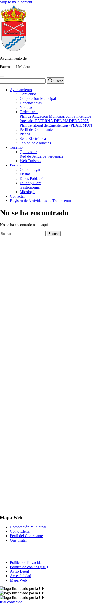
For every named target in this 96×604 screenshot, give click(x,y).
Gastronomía (30, 187)
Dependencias (31, 103)
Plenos (25, 134)
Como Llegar (30, 169)
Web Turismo (30, 161)
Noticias (26, 107)
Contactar (17, 196)
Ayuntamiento (21, 90)
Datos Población (32, 178)
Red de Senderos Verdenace (41, 156)
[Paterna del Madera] (13, 50)
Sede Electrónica (33, 138)
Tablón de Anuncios (35, 143)
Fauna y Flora (30, 183)
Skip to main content (16, 2)
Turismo (16, 147)
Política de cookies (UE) (29, 567)
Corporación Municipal (38, 98)
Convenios (28, 94)
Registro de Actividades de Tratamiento (40, 201)
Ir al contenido (11, 602)
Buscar (53, 234)
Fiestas (25, 174)
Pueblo (15, 165)
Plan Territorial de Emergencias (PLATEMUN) (56, 125)
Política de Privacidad (27, 562)
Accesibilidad (20, 576)
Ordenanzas (29, 112)
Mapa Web (18, 580)
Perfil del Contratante (36, 130)
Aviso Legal (19, 571)
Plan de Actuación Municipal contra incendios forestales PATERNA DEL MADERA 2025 (55, 118)
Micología (27, 192)
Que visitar (28, 152)
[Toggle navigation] (2, 76)
